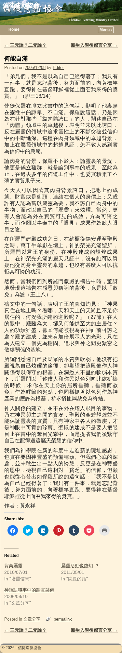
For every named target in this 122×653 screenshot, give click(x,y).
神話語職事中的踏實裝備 (29, 590)
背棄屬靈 (13, 565)
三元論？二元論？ (25, 45)
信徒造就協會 (21, 5)
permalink (63, 619)
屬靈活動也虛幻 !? (79, 565)
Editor (58, 67)
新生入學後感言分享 (94, 45)
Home (14, 29)
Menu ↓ (106, 29)
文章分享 (31, 619)
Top (106, 637)
